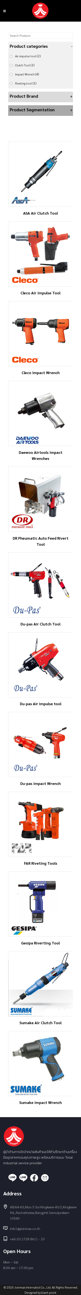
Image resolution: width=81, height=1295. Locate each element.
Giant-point (48, 1292)
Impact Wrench (27, 74)
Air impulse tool (28, 56)
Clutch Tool (25, 65)
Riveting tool (26, 83)
